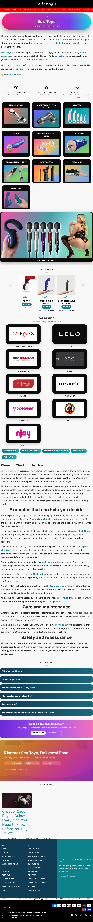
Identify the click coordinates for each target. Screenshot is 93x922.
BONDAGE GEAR (8, 856)
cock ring (60, 56)
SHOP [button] (3, 845)
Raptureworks (9, 913)
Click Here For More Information (16, 770)
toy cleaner (62, 625)
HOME (4, 849)
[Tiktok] (81, 915)
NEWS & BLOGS (34, 890)
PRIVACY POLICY (9, 883)
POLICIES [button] (5, 871)
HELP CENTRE (33, 849)
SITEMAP (31, 886)
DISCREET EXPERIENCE (37, 879)
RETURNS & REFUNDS (36, 856)
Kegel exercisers (58, 586)
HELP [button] (29, 845)
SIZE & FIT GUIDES (35, 868)
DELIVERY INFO (34, 853)
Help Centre (38, 732)
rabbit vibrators (70, 39)
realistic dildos (60, 43)
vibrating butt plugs (53, 519)
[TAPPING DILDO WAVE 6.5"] (46, 285)
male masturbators (51, 562)
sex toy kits (62, 598)
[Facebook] (72, 915)
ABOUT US (6, 875)
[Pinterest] (86, 915)
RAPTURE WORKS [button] (33, 871)
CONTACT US (33, 864)
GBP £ (6, 907)
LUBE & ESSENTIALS (10, 864)
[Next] (83, 285)
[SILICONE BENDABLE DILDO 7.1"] (66, 285)
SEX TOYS (6, 853)
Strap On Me (46, 297)
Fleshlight (38, 574)
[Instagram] (90, 915)
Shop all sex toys (12, 74)
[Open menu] (5, 4)
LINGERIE (5, 860)
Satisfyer (26, 297)
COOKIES (5, 890)
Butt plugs (6, 52)
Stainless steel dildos (79, 531)
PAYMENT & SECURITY (37, 883)
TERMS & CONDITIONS (11, 886)
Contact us (54, 733)
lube (87, 613)
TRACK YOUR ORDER (36, 860)
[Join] (88, 876)
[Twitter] (76, 915)
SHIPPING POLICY (9, 879)
